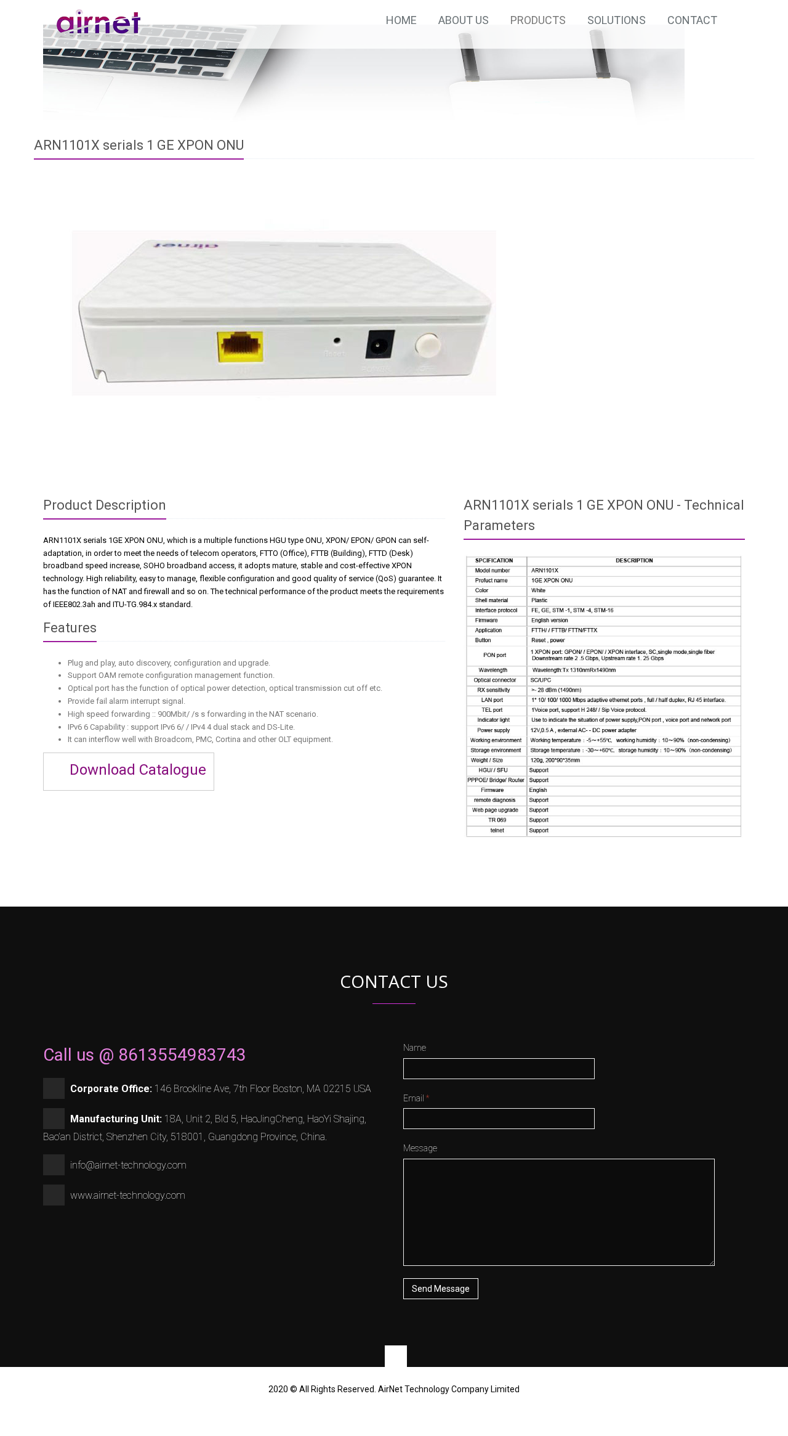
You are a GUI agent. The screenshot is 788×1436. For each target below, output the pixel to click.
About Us (463, 20)
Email (416, 1098)
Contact (692, 20)
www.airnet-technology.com (127, 1195)
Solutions (616, 20)
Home (401, 20)
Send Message (441, 1289)
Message (420, 1148)
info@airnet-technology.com (128, 1165)
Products (538, 20)
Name (414, 1048)
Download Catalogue (136, 769)
